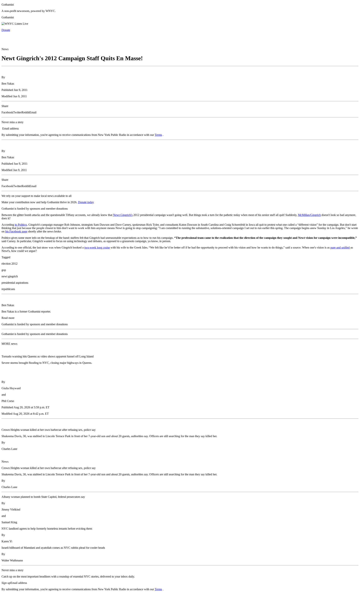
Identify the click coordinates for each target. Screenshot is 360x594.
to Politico (21, 224)
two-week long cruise (97, 247)
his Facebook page (16, 231)
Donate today (86, 202)
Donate (6, 30)
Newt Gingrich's (123, 215)
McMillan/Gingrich (309, 215)
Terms (158, 134)
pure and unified (340, 247)
